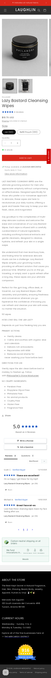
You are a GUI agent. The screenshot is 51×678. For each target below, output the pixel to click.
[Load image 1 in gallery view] (10, 86)
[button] (5, 10)
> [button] (32, 529)
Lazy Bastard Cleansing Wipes (17, 483)
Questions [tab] (25, 455)
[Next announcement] (46, 3)
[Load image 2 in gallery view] (25, 86)
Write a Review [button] (26, 441)
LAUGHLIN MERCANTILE (22, 668)
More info (25, 559)
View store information (16, 174)
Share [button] (8, 415)
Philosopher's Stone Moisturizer (23, 375)
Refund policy (39, 668)
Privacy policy (11, 672)
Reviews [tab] (9, 455)
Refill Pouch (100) (29, 132)
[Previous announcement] (5, 3)
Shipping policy (41, 672)
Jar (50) (9, 132)
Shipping (5, 121)
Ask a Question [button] (26, 447)
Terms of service (26, 672)
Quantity (5, 138)
